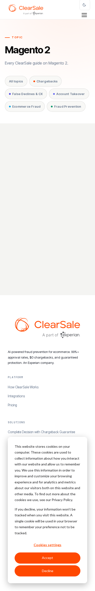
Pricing (12, 405)
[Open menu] (84, 15)
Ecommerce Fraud (26, 106)
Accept (47, 558)
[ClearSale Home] (26, 9)
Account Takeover (70, 94)
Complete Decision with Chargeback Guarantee (41, 432)
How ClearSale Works (23, 387)
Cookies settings (47, 545)
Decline (47, 571)
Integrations (16, 396)
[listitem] (47, 213)
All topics (16, 81)
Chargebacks (47, 81)
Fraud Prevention (67, 106)
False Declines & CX (27, 94)
